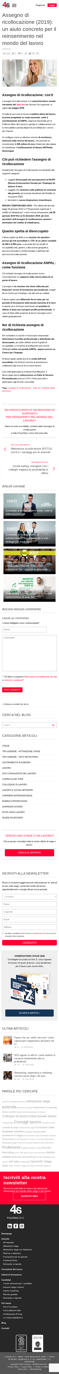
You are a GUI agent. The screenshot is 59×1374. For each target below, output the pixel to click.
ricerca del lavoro (21, 1153)
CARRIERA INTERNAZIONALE (17, 795)
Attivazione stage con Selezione (17, 1249)
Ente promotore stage (31, 1136)
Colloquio (41, 1112)
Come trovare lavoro (42, 1116)
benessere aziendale (25, 1108)
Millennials (49, 1139)
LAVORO (6, 768)
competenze (7, 1123)
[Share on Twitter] (30, 54)
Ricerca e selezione (12, 1253)
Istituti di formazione (11, 1275)
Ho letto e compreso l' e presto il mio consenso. (30, 934)
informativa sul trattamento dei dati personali (39, 933)
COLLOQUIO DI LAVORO (14, 784)
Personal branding (25, 1143)
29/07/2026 (29, 1065)
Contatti (5, 1328)
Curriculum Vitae (44, 1127)
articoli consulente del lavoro (14, 1102)
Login (52, 5)
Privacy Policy (13, 1367)
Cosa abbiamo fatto (12, 1310)
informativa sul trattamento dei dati (41, 676)
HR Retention (22, 1139)
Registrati (40, 5)
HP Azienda (8, 1242)
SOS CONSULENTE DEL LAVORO (19, 773)
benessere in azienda (45, 1107)
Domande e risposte (12, 1264)
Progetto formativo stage (31, 1148)
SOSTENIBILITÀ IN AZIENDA (16, 762)
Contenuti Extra (10, 1260)
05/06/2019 (6, 49)
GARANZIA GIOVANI (12, 806)
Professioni (11, 1147)
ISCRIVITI (29, 942)
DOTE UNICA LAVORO (13, 812)
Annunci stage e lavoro (13, 1287)
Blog (3, 1323)
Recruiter (46, 1148)
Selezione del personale (23, 1157)
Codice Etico (22, 1369)
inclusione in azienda (36, 1139)
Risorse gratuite (10, 1294)
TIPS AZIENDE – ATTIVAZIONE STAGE (21, 751)
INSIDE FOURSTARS (12, 817)
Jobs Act (21, 104)
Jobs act (36, 388)
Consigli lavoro (27, 1122)
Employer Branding (32, 1132)
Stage (5, 1165)
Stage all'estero (15, 1166)
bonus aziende (9, 1112)
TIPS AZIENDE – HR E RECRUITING (20, 757)
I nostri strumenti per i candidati (17, 1283)
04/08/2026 (28, 1047)
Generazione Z (9, 1139)
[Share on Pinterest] (37, 54)
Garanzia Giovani (48, 1135)
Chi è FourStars (10, 1307)
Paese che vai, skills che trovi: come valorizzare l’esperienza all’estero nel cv (34, 1040)
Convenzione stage (27, 1128)
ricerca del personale (37, 1153)
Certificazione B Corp (12, 1314)
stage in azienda (28, 1166)
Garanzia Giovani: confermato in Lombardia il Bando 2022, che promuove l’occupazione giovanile (27, 566)
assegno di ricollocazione (19, 388)
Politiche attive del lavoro (43, 1143)
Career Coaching (11, 1291)
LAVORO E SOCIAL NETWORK (17, 790)
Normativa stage (9, 1143)
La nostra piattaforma (13, 1317)
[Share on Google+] (33, 54)
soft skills (14, 1161)
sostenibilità (25, 1162)
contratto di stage (10, 1127)
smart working (43, 1157)
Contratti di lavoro (48, 1123)
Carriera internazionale (26, 1112)
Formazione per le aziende (15, 1257)
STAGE (5, 746)
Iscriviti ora (29, 1196)
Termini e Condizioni (42, 1367)
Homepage (6, 1233)
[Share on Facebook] (25, 54)
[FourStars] (6, 4)
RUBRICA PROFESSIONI (14, 801)
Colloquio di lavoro (15, 1116)
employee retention (13, 1131)
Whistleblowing (35, 1369)
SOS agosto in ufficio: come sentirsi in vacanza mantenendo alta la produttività (34, 1058)
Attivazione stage (38, 1101)
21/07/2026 (29, 1079)
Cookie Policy (27, 1367)
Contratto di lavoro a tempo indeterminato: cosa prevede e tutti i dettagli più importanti (27, 538)
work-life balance (43, 1166)
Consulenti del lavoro (11, 1269)
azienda (9, 1107)
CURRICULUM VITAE (12, 779)
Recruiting (8, 1152)
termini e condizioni (14, 680)
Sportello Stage (41, 1161)
